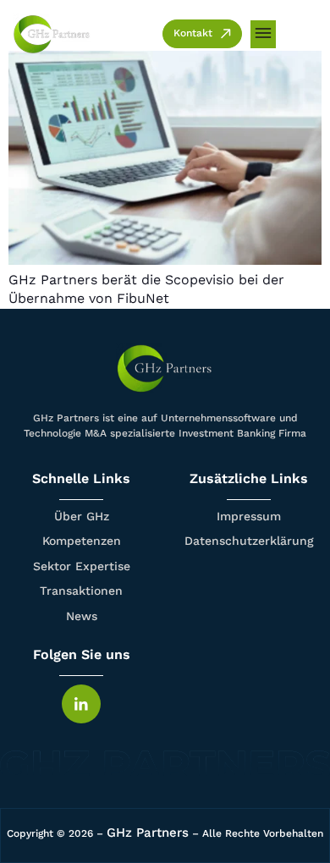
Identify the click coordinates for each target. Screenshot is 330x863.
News (81, 616)
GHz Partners (148, 832)
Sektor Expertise (81, 566)
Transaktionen (81, 590)
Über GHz (81, 516)
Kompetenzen (81, 540)
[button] (263, 34)
